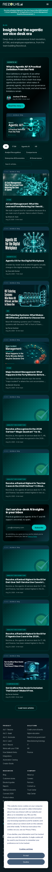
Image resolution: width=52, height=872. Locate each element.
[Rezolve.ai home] (13, 4)
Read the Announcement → (26, 14)
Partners (30, 782)
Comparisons (31, 152)
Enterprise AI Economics (15, 158)
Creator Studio (8, 764)
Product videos (8, 797)
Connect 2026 (8, 794)
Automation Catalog (10, 760)
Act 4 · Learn (7, 741)
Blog (4, 775)
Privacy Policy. (31, 830)
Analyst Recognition (13, 152)
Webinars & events (9, 790)
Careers (30, 778)
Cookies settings (26, 849)
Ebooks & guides (9, 782)
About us (30, 775)
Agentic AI (26, 146)
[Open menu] (47, 4)
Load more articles (26, 708)
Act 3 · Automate (9, 737)
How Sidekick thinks (10, 752)
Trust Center (31, 790)
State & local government (36, 737)
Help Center (31, 794)
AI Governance (36, 158)
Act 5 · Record (8, 745)
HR (36, 146)
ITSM (14, 146)
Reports (5, 786)
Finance (30, 752)
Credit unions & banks (35, 730)
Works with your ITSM (11, 748)
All (6, 146)
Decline (26, 862)
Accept (26, 855)
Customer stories (9, 778)
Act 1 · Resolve (8, 730)
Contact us (31, 786)
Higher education (33, 733)
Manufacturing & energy (36, 741)
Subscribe (39, 528)
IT (28, 745)
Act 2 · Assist (7, 733)
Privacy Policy (32, 536)
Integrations (7, 756)
